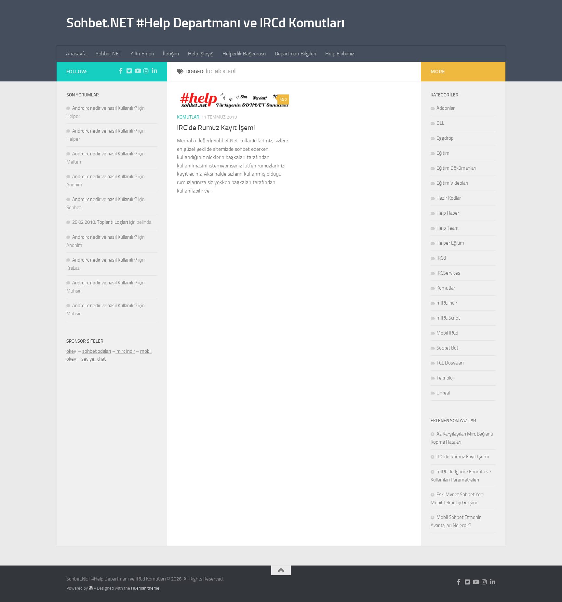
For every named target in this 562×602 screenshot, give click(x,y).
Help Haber (447, 213)
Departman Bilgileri (295, 53)
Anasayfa (76, 53)
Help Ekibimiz (339, 53)
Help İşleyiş (200, 53)
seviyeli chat (93, 359)
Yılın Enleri (142, 53)
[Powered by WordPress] (91, 588)
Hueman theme (145, 588)
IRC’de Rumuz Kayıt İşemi (216, 127)
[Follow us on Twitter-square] (129, 71)
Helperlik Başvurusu (244, 53)
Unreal (443, 393)
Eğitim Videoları (452, 183)
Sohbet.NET (108, 53)
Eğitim (442, 153)
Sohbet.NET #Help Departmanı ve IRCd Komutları (205, 23)
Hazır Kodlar (448, 198)
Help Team (447, 228)
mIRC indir (446, 303)
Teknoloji (445, 378)
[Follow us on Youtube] (137, 71)
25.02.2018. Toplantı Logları (100, 222)
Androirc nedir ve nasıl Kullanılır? (104, 108)
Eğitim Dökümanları (456, 168)
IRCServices (448, 273)
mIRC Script (448, 318)
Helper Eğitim (450, 243)
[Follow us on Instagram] (146, 71)
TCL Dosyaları (450, 363)
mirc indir (125, 351)
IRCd (441, 258)
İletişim (171, 53)
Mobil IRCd (447, 333)
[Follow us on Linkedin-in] (154, 71)
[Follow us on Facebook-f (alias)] (121, 71)
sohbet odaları (96, 351)
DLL (440, 123)
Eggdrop (445, 138)
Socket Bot (447, 348)
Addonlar (445, 108)
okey (71, 351)
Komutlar (188, 117)
